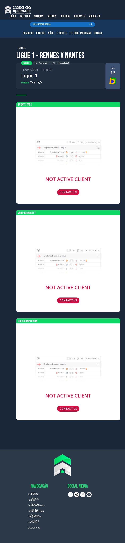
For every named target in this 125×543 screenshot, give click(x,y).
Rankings (32, 522)
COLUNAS (65, 16)
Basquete (28, 33)
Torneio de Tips (36, 511)
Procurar (91, 24)
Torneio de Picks (36, 505)
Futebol (41, 33)
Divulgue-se (34, 527)
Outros (98, 33)
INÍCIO (13, 16)
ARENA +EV (94, 16)
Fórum (31, 500)
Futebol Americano (80, 33)
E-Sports (62, 33)
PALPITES (25, 16)
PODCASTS (79, 16)
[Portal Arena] (18, 10)
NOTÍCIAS (38, 16)
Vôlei (51, 33)
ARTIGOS (52, 16)
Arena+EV (33, 494)
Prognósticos (35, 516)
